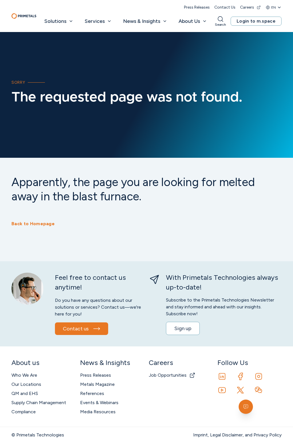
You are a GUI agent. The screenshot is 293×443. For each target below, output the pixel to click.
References (92, 393)
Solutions (55, 21)
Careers (247, 7)
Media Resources (98, 411)
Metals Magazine (97, 384)
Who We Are (24, 375)
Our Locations (26, 384)
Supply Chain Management (38, 402)
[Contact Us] (246, 407)
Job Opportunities (168, 375)
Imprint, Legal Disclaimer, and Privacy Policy (237, 435)
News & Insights (141, 21)
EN (273, 7)
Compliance (23, 411)
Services (95, 21)
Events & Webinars (99, 402)
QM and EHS (24, 393)
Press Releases (197, 7)
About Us (189, 21)
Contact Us (224, 7)
